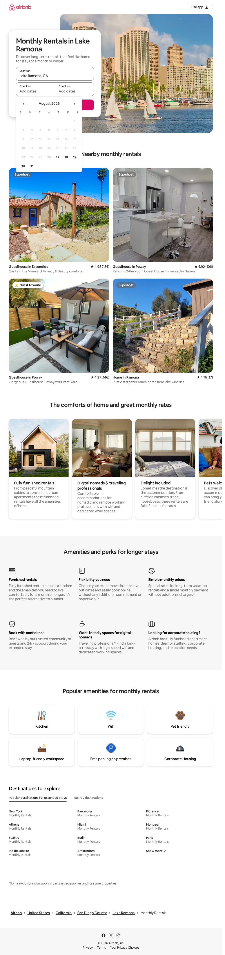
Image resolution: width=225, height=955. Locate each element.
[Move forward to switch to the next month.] (74, 103)
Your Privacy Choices (124, 948)
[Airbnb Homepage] (20, 7)
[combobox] (55, 75)
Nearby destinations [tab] (88, 798)
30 (23, 166)
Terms (101, 948)
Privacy (88, 948)
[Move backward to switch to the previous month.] (23, 103)
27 (57, 157)
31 (31, 166)
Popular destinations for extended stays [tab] (38, 798)
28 (66, 157)
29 (74, 157)
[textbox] (35, 91)
